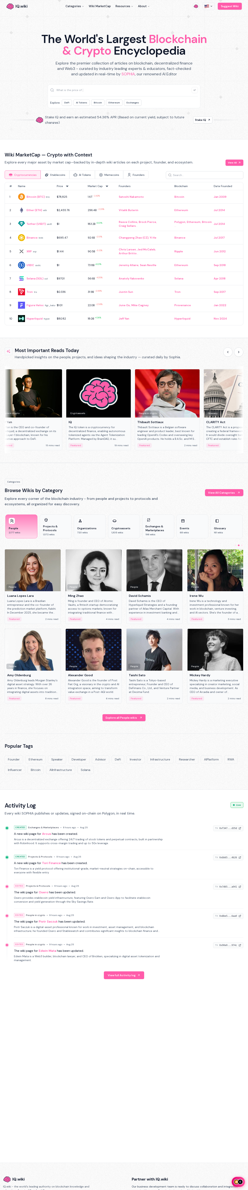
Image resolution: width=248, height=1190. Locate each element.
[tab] (23, 174)
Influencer (15, 770)
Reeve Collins (128, 222)
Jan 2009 (220, 196)
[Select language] (209, 6)
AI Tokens (81, 102)
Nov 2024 (220, 318)
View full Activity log (122, 975)
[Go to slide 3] (242, 545)
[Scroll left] (227, 352)
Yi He (153, 237)
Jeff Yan (124, 318)
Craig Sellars (127, 226)
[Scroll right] (238, 352)
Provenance (182, 305)
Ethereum (114, 102)
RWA (231, 759)
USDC (30, 265)
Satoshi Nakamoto (131, 196)
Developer (79, 759)
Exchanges (133, 102)
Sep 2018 (220, 265)
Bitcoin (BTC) (36, 196)
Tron (30, 292)
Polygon (179, 222)
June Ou (124, 305)
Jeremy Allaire (129, 265)
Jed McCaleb (146, 249)
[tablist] (77, 174)
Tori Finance (51, 863)
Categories (73, 6)
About (142, 6)
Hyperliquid (35, 318)
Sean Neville (148, 265)
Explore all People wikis (121, 717)
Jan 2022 (220, 305)
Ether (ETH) (34, 210)
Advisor (100, 759)
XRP (29, 251)
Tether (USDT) (36, 224)
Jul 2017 (219, 237)
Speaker (57, 759)
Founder (14, 759)
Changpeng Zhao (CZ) (133, 237)
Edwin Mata (47, 951)
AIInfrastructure (60, 770)
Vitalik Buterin (128, 210)
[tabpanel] (124, 253)
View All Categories (221, 492)
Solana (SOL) (35, 278)
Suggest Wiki (230, 6)
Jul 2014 (219, 210)
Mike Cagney (140, 305)
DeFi (66, 102)
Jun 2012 (220, 251)
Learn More (190, 120)
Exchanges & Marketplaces (43, 827)
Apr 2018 (220, 278)
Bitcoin (98, 102)
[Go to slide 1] (235, 545)
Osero (43, 892)
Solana (178, 278)
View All (232, 162)
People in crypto (35, 915)
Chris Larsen (127, 249)
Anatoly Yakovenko (131, 278)
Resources (122, 6)
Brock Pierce (147, 222)
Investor (135, 759)
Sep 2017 (220, 292)
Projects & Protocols (40, 856)
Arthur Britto (128, 253)
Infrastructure (160, 759)
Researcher (187, 759)
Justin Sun (126, 292)
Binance (32, 237)
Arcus (46, 834)
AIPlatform (211, 759)
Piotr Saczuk (48, 921)
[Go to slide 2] (238, 545)
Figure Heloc (35, 305)
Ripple (178, 251)
